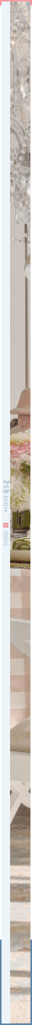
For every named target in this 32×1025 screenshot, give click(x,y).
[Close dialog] (28, 3)
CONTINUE (6, 525)
